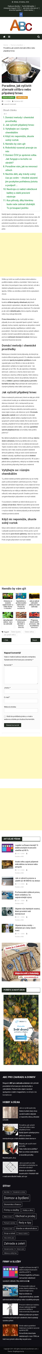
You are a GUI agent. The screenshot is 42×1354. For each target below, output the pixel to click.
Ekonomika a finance (12, 1204)
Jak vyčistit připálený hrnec (19, 125)
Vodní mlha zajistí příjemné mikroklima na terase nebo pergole (26, 864)
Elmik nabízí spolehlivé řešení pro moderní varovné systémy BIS (29, 1328)
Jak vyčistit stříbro (10, 635)
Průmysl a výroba (9, 1223)
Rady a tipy (25, 1222)
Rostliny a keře (8, 1229)
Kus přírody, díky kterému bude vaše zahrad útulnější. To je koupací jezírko (21, 204)
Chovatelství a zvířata (19, 1192)
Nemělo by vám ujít (15, 143)
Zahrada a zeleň (14, 1243)
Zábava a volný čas (10, 1253)
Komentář (8, 665)
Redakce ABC (18, 101)
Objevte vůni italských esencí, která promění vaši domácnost (27, 911)
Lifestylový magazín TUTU (12, 8)
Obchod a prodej (25, 1216)
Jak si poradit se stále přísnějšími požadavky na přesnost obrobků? (28, 1165)
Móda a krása (8, 1216)
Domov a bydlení (8, 97)
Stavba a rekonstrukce (26, 1228)
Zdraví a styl (20, 1249)
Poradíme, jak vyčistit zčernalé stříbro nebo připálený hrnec (27, 1127)
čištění (9, 381)
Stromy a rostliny (23, 1233)
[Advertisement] (21, 255)
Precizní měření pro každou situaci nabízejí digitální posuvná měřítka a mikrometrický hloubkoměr (29, 1308)
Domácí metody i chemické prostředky (19, 119)
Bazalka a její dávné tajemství (36, 640)
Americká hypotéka (15, 10)
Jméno (7, 688)
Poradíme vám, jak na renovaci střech (21, 168)
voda (15, 447)
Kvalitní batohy (28, 10)
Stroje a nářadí (9, 1233)
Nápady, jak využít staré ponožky (27, 1145)
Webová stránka (10, 707)
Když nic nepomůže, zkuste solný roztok (19, 138)
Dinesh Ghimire (29, 1351)
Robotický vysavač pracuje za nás (21, 149)
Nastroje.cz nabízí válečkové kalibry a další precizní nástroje (22, 193)
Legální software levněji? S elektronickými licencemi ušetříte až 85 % (26, 847)
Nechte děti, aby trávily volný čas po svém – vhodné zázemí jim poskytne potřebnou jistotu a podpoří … (21, 180)
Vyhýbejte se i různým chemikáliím (16, 130)
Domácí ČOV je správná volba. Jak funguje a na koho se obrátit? (21, 159)
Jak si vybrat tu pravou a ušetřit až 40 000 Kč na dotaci (27, 879)
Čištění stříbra (29, 632)
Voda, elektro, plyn (9, 1238)
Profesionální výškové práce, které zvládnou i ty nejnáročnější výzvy (27, 894)
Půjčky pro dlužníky (14, 6)
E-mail (7, 697)
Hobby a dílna (22, 97)
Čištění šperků (16, 632)
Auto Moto (6, 1192)
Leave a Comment (10, 104)
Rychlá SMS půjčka (28, 6)
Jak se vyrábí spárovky (27, 1108)
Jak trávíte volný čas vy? (30, 8)
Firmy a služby (11, 1210)
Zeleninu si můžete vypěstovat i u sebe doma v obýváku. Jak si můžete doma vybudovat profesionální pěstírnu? (8, 640)
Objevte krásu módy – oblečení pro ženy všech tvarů (25, 928)
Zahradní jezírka (8, 1249)
